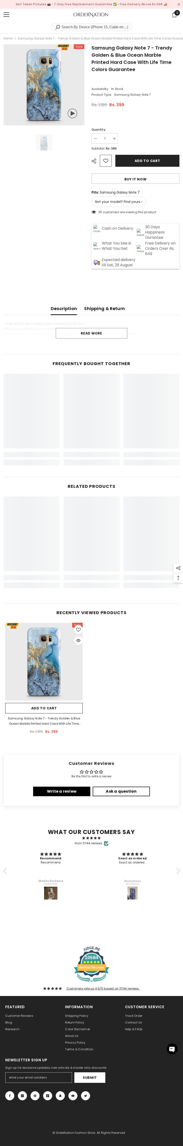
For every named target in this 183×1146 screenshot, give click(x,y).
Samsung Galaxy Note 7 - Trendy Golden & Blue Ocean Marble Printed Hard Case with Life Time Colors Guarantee (44, 721)
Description (64, 309)
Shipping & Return (104, 309)
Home (8, 38)
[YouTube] (72, 1095)
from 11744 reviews (88, 843)
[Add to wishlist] (106, 161)
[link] (32, 454)
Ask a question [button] (121, 791)
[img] (91, 838)
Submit (90, 1077)
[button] (6, 871)
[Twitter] (85, 1095)
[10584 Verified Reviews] (91, 983)
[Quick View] (78, 640)
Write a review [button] (61, 791)
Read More (91, 333)
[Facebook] (9, 1095)
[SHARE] (96, 161)
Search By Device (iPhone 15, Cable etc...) (94, 27)
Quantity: (99, 130)
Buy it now (135, 179)
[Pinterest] (35, 1095)
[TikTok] (47, 1095)
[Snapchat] (60, 1095)
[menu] (6, 14)
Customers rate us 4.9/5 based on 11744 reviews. (103, 988)
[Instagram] (22, 1095)
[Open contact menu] (172, 1049)
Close (179, 4)
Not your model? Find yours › (118, 201)
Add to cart (147, 160)
